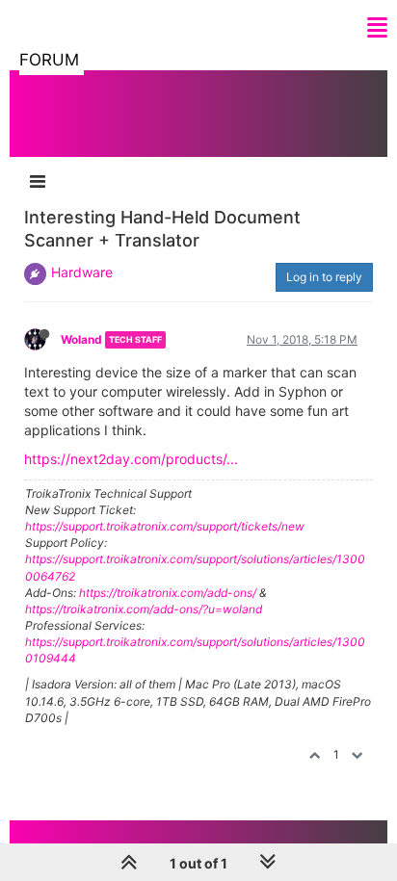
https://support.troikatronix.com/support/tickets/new (164, 526)
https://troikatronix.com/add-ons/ (167, 592)
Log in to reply (324, 277)
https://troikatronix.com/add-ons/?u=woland (143, 609)
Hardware (82, 272)
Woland (81, 339)
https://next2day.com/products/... (131, 459)
